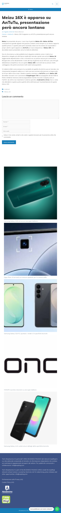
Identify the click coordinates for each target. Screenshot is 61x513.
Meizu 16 (7, 92)
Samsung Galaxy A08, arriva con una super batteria (20, 221)
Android (10, 34)
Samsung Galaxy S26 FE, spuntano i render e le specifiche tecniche (25, 333)
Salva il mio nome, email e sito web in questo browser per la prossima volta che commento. (30, 136)
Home (4, 34)
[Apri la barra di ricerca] (52, 4)
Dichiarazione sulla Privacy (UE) (12, 479)
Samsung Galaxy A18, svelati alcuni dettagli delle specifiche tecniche (26, 446)
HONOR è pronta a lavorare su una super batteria (20, 390)
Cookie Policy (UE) (8, 482)
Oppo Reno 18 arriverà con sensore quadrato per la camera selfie (25, 277)
